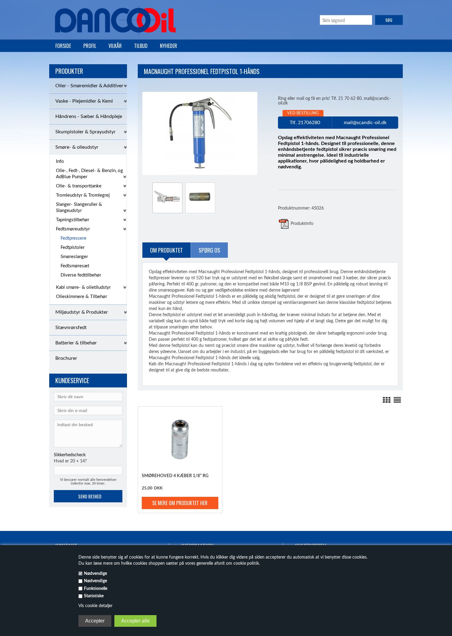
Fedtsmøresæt (75, 266)
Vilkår (115, 45)
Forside (63, 45)
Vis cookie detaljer (95, 606)
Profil (89, 45)
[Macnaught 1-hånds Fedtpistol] (199, 133)
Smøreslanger (74, 256)
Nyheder (168, 45)
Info (60, 161)
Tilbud (141, 45)
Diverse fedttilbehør (81, 275)
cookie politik (246, 563)
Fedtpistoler (73, 247)
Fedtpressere (73, 238)
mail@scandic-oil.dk (365, 122)
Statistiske (94, 596)
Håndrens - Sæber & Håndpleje (88, 116)
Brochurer (66, 358)
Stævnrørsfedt (71, 327)
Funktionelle (95, 589)
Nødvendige (95, 573)
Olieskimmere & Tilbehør (81, 296)
